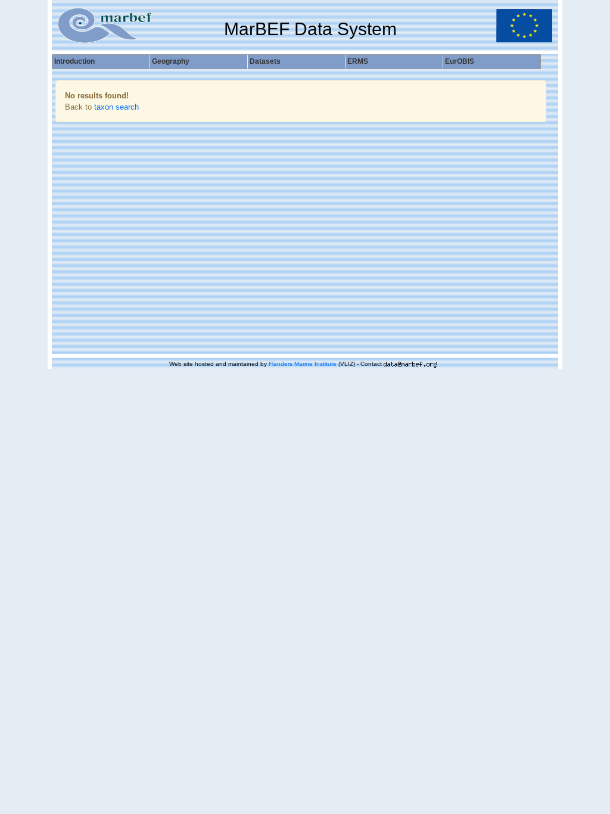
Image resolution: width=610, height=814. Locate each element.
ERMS (357, 61)
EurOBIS (459, 61)
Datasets (265, 61)
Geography (170, 61)
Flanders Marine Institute (303, 364)
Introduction (74, 61)
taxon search (116, 106)
